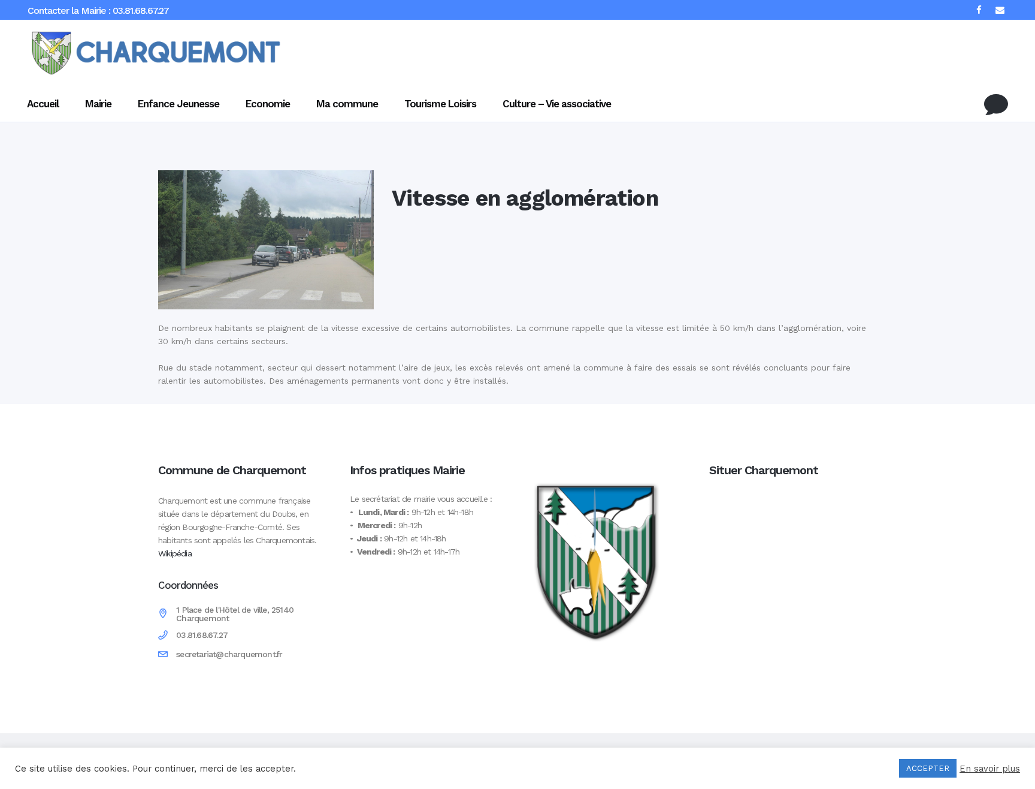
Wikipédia (175, 553)
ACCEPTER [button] (927, 768)
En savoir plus (990, 768)
